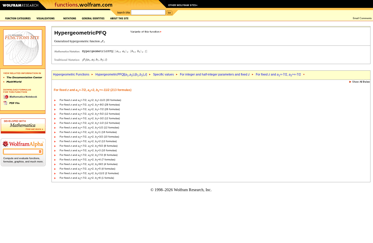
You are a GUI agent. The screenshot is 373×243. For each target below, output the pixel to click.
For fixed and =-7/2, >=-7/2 (278, 74)
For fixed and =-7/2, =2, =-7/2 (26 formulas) (90, 109)
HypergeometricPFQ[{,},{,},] (121, 74)
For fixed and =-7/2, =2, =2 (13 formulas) (88, 141)
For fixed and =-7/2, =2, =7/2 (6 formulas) (88, 155)
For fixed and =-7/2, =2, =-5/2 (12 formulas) (90, 113)
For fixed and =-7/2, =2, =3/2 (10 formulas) (89, 136)
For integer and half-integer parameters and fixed (215, 74)
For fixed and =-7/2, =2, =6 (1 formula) (87, 177)
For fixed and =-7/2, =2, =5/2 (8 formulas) (88, 145)
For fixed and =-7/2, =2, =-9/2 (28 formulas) (90, 104)
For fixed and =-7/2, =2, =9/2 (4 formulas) (88, 164)
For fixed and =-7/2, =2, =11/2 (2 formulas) (89, 173)
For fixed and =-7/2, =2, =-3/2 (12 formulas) (90, 118)
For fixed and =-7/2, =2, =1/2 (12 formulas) (89, 127)
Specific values (163, 74)
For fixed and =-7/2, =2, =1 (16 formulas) (88, 132)
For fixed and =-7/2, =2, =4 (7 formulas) (87, 159)
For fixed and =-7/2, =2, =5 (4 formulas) (87, 168)
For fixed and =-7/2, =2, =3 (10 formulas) (88, 150)
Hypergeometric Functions (71, 74)
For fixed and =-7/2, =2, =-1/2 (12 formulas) (90, 123)
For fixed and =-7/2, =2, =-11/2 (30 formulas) (90, 100)
